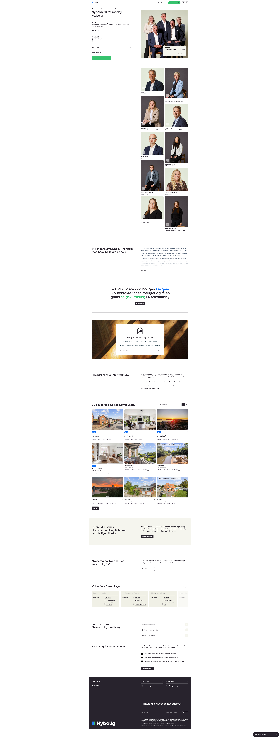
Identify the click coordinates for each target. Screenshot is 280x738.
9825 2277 (166, 597)
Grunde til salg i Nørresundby (149, 385)
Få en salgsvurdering (147, 668)
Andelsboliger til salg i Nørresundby (150, 381)
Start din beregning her (147, 568)
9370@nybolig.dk (168, 600)
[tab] (106, 496)
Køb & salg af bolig (172, 686)
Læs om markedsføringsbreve (181, 725)
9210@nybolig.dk (110, 600)
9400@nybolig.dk (98, 39)
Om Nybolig (145, 681)
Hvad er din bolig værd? (260, 734)
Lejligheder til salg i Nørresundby (172, 381)
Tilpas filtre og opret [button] (147, 536)
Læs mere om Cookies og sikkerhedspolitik (150, 725)
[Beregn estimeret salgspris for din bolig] (159, 350)
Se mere (95, 508)
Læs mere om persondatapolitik (166, 725)
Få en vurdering (101, 58)
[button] (143, 270)
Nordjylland (106, 8)
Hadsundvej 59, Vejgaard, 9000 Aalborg (140, 603)
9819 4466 (96, 36)
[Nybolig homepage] (103, 724)
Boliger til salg (170, 681)
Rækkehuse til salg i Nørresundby (150, 388)
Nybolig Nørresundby (117, 8)
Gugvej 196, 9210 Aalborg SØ (110, 603)
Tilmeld (185, 712)
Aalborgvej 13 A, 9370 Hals (169, 603)
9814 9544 (108, 597)
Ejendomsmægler (96, 8)
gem (122, 432)
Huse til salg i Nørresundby (166, 385)
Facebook (96, 43)
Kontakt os (121, 58)
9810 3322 (137, 597)
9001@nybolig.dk (139, 600)
